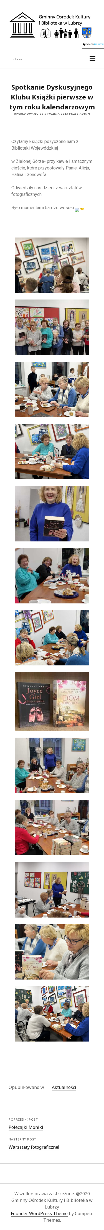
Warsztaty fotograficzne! (34, 1147)
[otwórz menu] (92, 58)
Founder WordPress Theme (39, 1213)
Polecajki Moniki (26, 1127)
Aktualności (64, 1087)
